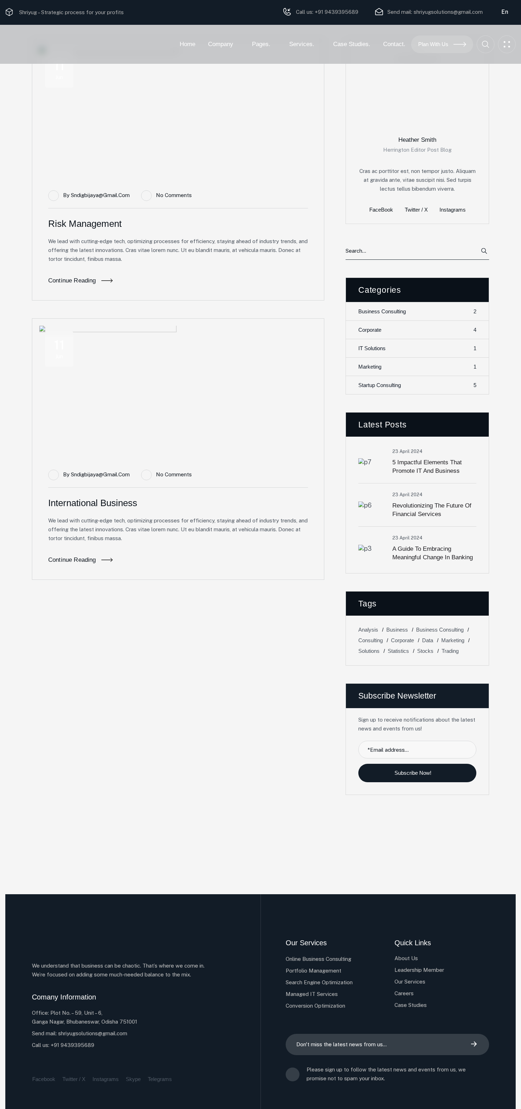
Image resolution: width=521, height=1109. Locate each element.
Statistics (398, 651)
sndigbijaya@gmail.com (100, 195)
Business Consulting (417, 311)
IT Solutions (417, 348)
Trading (450, 651)
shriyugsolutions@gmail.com (448, 12)
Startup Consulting (417, 385)
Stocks (425, 651)
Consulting (370, 640)
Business (397, 630)
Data (427, 640)
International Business (92, 503)
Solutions (369, 651)
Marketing (417, 367)
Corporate (417, 330)
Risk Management (85, 223)
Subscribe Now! (413, 773)
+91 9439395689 (335, 12)
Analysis (368, 630)
